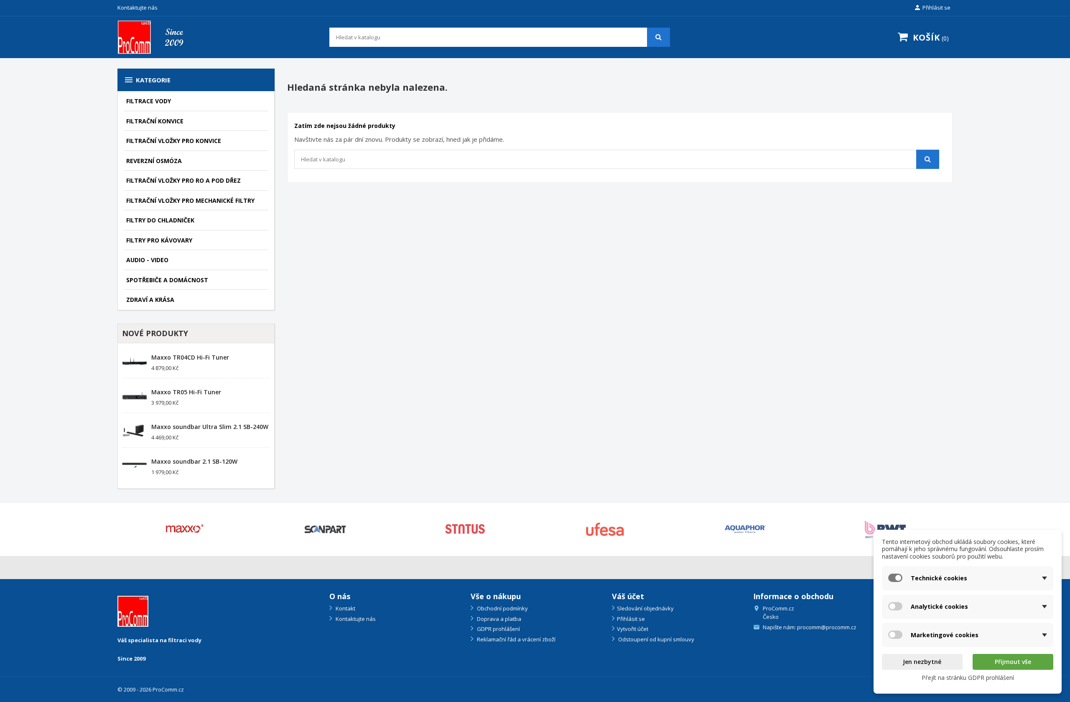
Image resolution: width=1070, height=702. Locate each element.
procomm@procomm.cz (826, 627)
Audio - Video (147, 260)
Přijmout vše (1013, 662)
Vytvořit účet (632, 629)
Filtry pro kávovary (159, 240)
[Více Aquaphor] (745, 529)
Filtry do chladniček (160, 220)
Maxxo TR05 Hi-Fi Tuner (186, 392)
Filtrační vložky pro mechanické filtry (190, 200)
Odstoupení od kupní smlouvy (655, 639)
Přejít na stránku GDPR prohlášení (968, 678)
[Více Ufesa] (605, 529)
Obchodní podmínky (502, 608)
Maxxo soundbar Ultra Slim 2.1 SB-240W (209, 427)
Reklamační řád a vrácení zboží (515, 639)
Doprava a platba (498, 619)
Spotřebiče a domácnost (167, 280)
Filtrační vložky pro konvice (173, 141)
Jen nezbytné (922, 662)
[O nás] (132, 611)
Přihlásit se (631, 619)
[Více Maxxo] (184, 529)
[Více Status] (464, 529)
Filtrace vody (148, 101)
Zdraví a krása (150, 300)
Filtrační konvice (154, 121)
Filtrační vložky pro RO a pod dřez (183, 180)
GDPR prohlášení (498, 629)
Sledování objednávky (645, 608)
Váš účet (628, 596)
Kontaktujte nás (137, 7)
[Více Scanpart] (324, 529)
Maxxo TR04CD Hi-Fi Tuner (190, 357)
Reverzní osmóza (154, 161)
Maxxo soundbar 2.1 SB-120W (194, 461)
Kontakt (344, 608)
